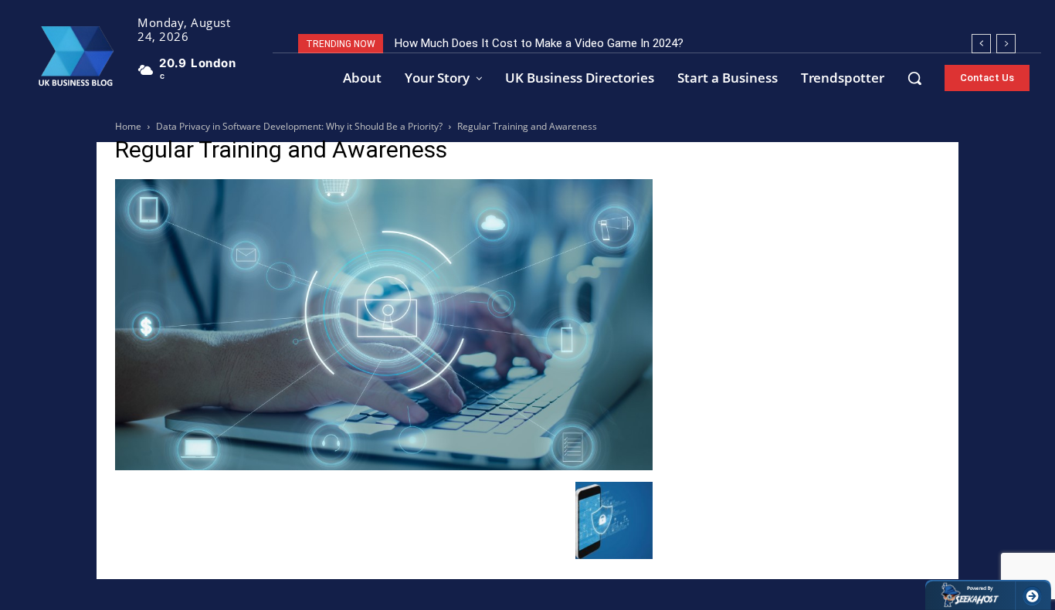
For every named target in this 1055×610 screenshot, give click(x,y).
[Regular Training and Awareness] (384, 466)
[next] (1006, 43)
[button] (914, 78)
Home (128, 126)
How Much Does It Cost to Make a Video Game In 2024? (539, 43)
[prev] (981, 43)
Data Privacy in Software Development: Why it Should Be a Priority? (299, 126)
